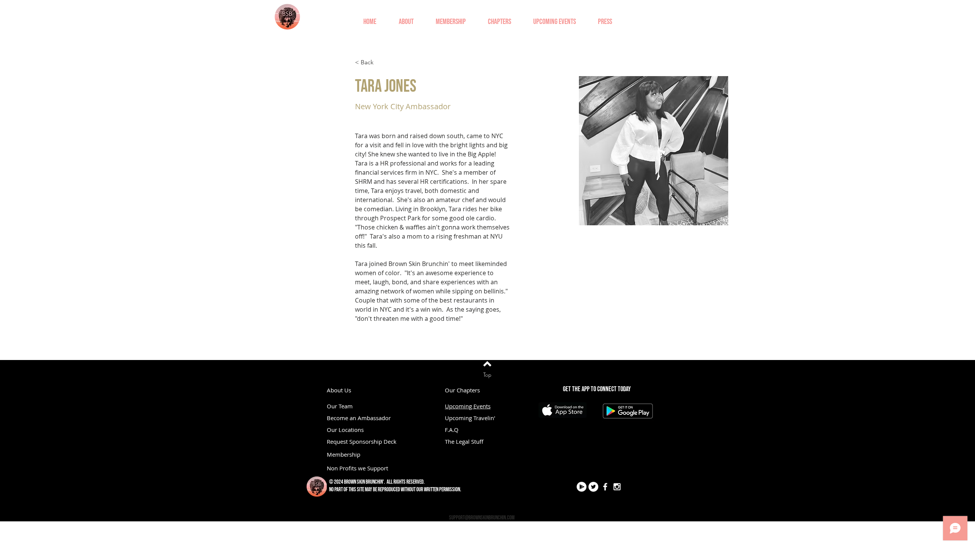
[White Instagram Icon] (617, 487)
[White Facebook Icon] (605, 487)
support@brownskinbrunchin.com (482, 517)
